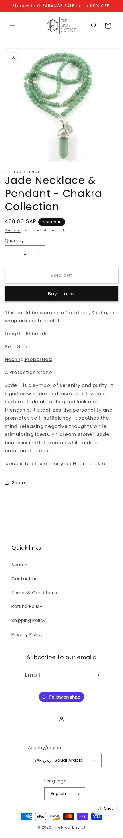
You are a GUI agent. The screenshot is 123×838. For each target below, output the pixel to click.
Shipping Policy (28, 620)
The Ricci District (69, 827)
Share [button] (18, 483)
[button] (12, 25)
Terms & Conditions (34, 593)
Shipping (13, 230)
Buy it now (61, 293)
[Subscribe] (97, 675)
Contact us (24, 579)
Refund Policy (27, 606)
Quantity (14, 240)
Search (19, 565)
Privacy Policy (27, 635)
